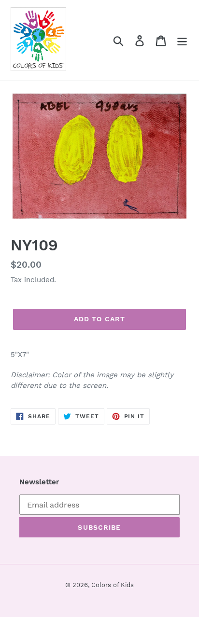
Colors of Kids (112, 585)
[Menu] (182, 40)
